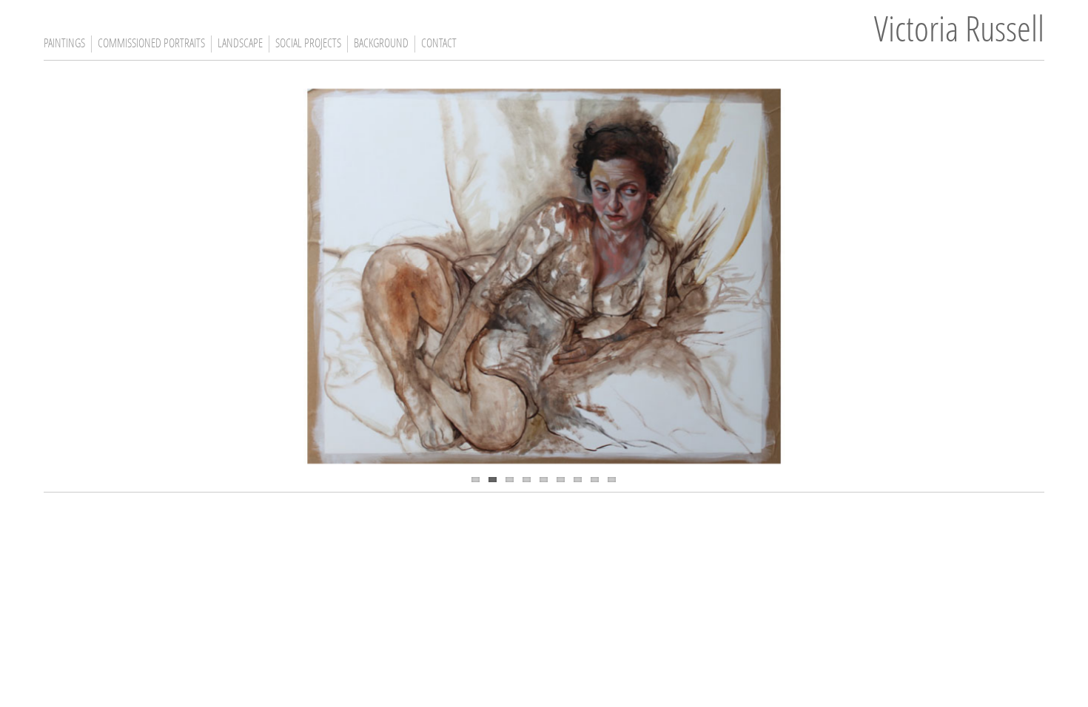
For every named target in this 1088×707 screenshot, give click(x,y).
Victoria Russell (959, 32)
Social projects (308, 44)
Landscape (240, 44)
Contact (439, 44)
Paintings (64, 44)
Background (381, 44)
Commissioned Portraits (151, 44)
